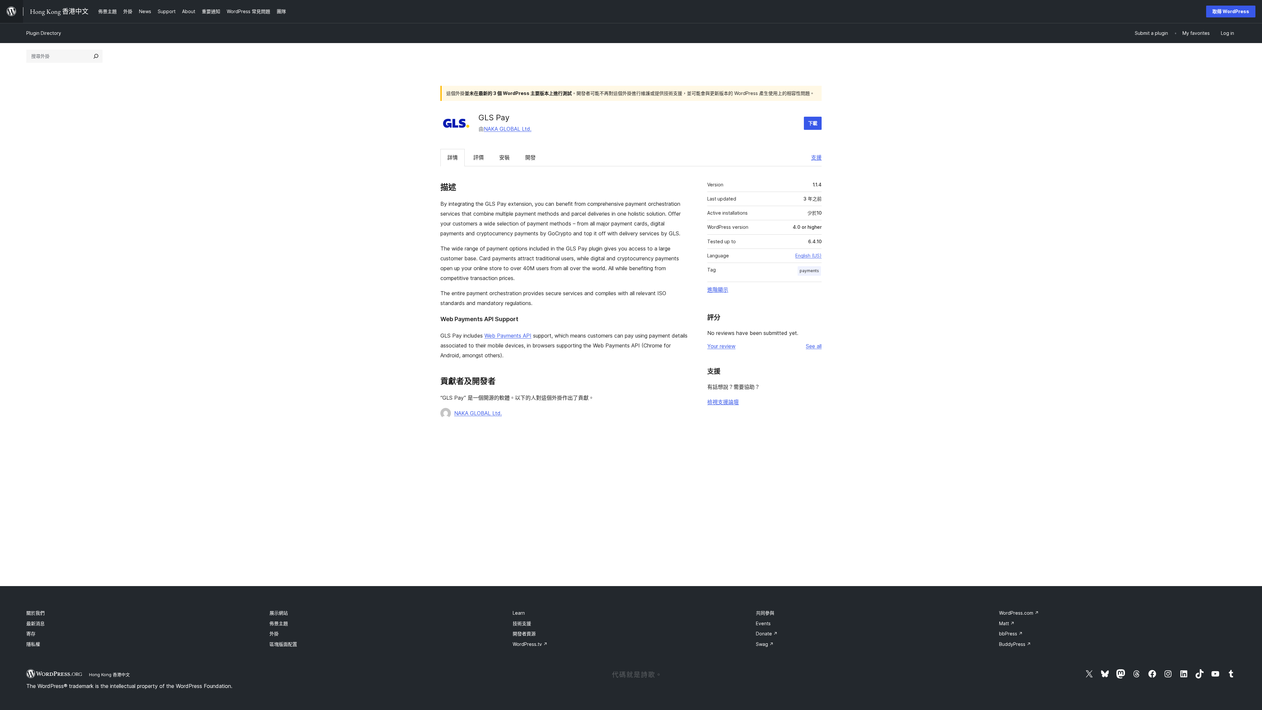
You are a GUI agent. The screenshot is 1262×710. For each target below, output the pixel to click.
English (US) (808, 255)
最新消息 (35, 623)
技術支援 (522, 623)
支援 (816, 157)
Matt (1007, 623)
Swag (765, 644)
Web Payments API (507, 335)
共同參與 (765, 613)
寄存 (30, 633)
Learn (519, 613)
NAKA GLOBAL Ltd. (507, 129)
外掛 (274, 633)
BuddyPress (1015, 644)
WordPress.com (1019, 613)
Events (763, 623)
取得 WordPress (1230, 11)
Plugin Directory (43, 33)
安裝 (504, 157)
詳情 (452, 157)
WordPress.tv (530, 644)
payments (809, 270)
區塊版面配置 (283, 644)
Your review (721, 346)
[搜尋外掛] (96, 56)
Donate (767, 633)
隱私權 (33, 644)
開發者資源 (524, 633)
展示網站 (278, 613)
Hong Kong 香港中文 (109, 674)
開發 (530, 157)
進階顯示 (717, 289)
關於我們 (35, 613)
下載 (812, 123)
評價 (478, 157)
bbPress (1011, 633)
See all (814, 346)
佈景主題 (278, 623)
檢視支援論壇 (723, 402)
